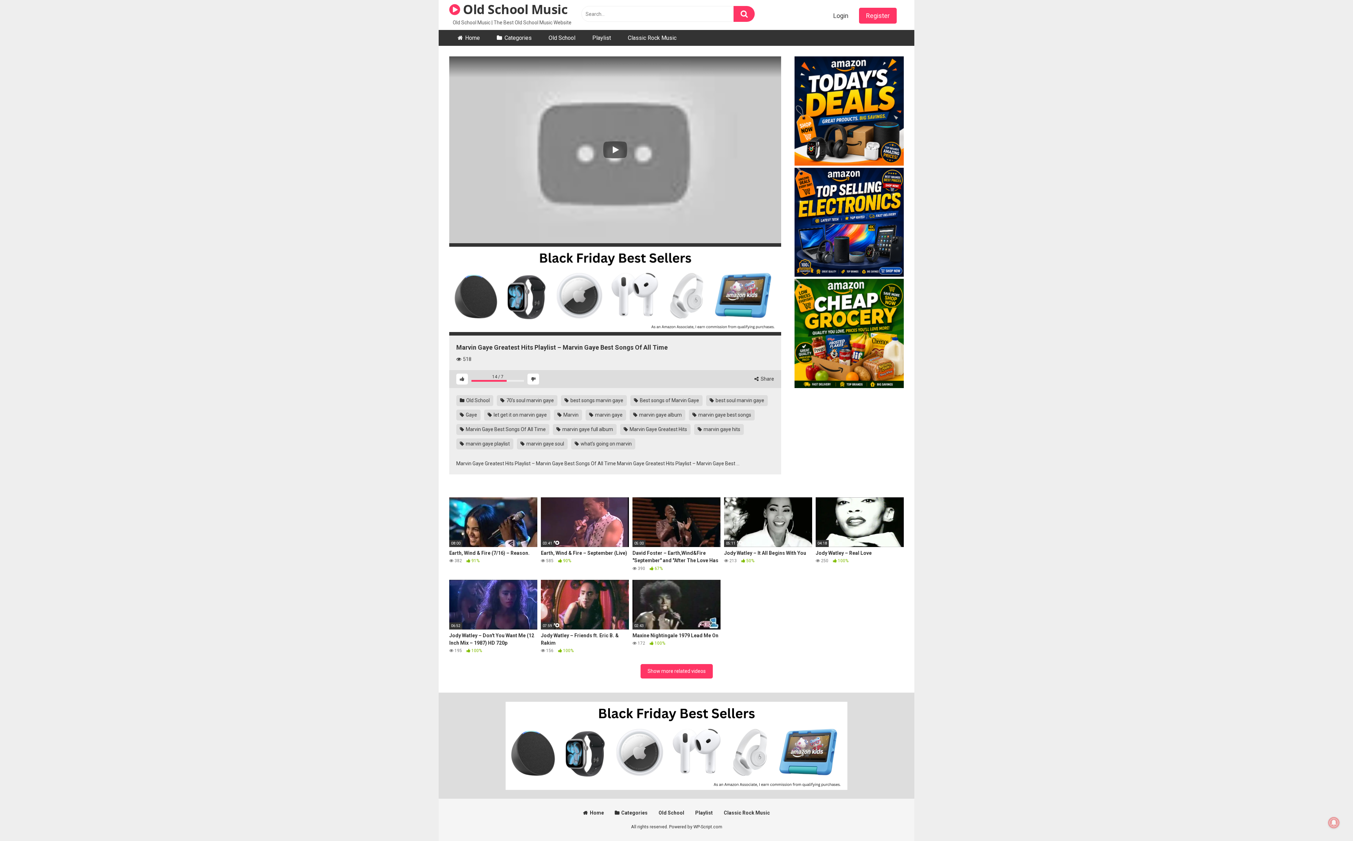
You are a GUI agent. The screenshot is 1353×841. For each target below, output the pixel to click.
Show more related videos (677, 671)
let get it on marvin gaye (520, 415)
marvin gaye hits (721, 429)
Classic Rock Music (652, 38)
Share (767, 379)
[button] (615, 149)
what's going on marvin (606, 444)
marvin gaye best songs (724, 415)
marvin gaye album (660, 415)
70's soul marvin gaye (529, 400)
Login (840, 15)
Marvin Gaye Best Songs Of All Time (505, 429)
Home (472, 38)
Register (878, 15)
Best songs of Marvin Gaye (669, 400)
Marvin (570, 415)
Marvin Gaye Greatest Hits (658, 429)
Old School (562, 38)
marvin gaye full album (587, 429)
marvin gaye (608, 415)
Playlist (601, 38)
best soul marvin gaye (739, 400)
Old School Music (514, 9)
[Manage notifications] (1334, 822)
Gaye (471, 415)
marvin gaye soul (544, 444)
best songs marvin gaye (596, 400)
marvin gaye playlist (487, 444)
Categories (518, 38)
